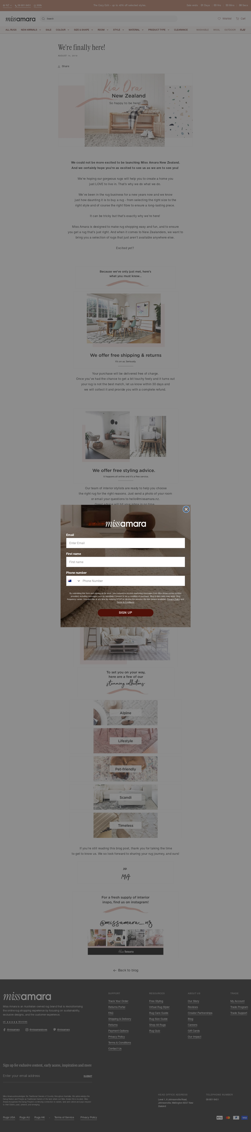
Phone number (76, 573)
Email (70, 535)
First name (73, 554)
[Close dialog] (186, 509)
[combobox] (73, 581)
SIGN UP (125, 612)
